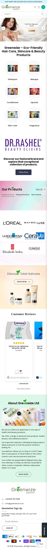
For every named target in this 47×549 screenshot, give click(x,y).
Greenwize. (18, 546)
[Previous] (3, 28)
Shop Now (23, 172)
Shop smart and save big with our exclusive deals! (23, 2)
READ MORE (23, 474)
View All (39, 189)
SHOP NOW (21, 282)
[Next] (43, 28)
